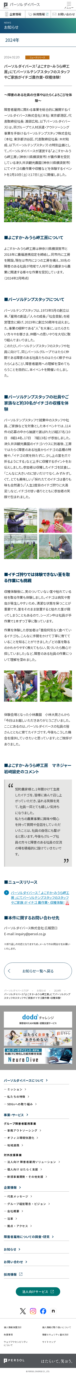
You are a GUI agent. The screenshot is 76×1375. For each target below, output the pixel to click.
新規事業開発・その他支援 (25, 1177)
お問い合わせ (13, 1261)
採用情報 (10, 1274)
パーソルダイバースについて (24, 1080)
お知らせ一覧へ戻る (38, 970)
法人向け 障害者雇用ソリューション (31, 1162)
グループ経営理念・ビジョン (26, 1204)
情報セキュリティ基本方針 (55, 1334)
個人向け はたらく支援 (22, 1169)
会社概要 (13, 1211)
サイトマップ (49, 1341)
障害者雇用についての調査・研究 (27, 1236)
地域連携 (13, 1145)
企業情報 (10, 1187)
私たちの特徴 (16, 1096)
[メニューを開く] (69, 5)
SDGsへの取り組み (20, 1104)
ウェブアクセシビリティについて (16, 1343)
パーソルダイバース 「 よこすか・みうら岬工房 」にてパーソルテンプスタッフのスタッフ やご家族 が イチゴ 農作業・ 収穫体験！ (40, 897)
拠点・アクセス (17, 1226)
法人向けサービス (35, 1291)
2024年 (57, 990)
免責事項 (8, 1334)
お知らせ (41, 990)
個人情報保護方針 (13, 1327)
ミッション (14, 1089)
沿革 (10, 1219)
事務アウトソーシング (22, 1130)
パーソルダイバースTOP (16, 990)
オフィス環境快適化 (20, 1138)
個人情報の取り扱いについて (56, 1327)
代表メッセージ (17, 1196)
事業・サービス (14, 1115)
